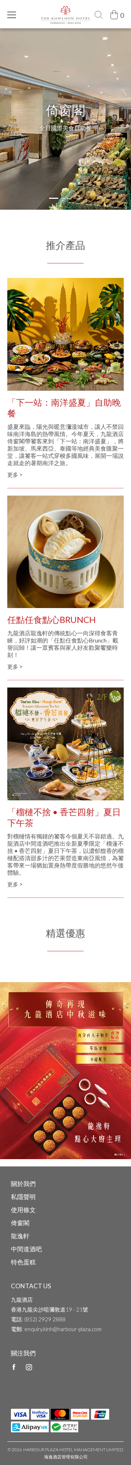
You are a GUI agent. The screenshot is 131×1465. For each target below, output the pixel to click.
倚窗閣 (20, 1223)
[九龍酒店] (66, 9)
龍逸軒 (20, 1236)
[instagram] (29, 1366)
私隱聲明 (23, 1197)
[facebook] (14, 1366)
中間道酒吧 (26, 1249)
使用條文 (23, 1210)
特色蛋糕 (23, 1262)
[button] (53, 198)
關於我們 (23, 1183)
